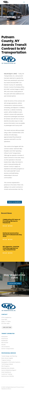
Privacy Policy (20, 387)
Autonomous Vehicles (7, 376)
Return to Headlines (14, 202)
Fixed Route (4, 338)
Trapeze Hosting (6, 360)
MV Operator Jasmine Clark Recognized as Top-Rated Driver (11, 248)
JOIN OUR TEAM (7, 327)
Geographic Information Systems (10, 362)
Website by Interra (6, 389)
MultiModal (4, 340)
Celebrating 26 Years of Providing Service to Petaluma (11, 221)
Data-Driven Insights (7, 358)
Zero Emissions (5, 346)
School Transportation (7, 348)
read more (8, 226)
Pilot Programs (5, 366)
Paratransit (4, 336)
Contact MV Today (14, 283)
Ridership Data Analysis (7, 368)
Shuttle (3, 344)
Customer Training (6, 374)
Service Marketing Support (8, 370)
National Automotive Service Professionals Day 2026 (12, 234)
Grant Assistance (6, 372)
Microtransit (4, 342)
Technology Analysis (7, 364)
